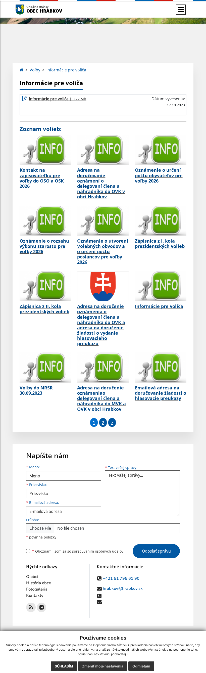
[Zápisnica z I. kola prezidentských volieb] (160, 221)
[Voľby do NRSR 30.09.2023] (45, 367)
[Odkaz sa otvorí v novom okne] (31, 607)
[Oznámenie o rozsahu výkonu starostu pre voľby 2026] (45, 221)
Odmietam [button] (141, 666)
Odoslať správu (156, 551)
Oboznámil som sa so (77, 551)
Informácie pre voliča (66, 70)
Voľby (35, 70)
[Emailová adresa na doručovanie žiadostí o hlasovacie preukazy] (160, 367)
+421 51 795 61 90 (121, 578)
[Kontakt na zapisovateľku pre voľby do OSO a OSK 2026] (45, 150)
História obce (38, 583)
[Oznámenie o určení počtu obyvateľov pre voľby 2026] (160, 150)
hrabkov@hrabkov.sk (123, 588)
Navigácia (27, 9)
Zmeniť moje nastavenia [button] (102, 666)
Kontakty (34, 595)
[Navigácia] (181, 10)
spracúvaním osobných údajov (97, 551)
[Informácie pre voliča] (160, 286)
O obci (32, 576)
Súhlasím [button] (64, 666)
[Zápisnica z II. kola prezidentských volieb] (45, 286)
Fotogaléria (36, 589)
